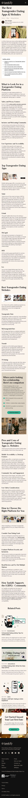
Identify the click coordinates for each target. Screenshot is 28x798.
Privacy (3, 785)
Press (15, 759)
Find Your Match (14, 412)
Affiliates (16, 767)
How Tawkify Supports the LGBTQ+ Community (13, 74)
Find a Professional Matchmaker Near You (13, 771)
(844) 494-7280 (18, 765)
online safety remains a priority (17, 104)
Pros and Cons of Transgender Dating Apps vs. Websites (13, 69)
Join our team (18, 761)
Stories (3, 763)
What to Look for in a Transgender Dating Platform (14, 62)
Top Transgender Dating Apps (11, 64)
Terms (3, 788)
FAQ (3, 761)
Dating (8, 696)
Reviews (4, 767)
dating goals (21, 537)
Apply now (14, 729)
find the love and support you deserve (12, 597)
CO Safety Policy (6, 791)
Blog (3, 765)
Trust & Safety (5, 782)
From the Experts (11, 630)
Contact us (17, 763)
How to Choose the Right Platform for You (14, 72)
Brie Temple (8, 20)
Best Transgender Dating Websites (13, 66)
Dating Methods (11, 663)
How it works (5, 759)
